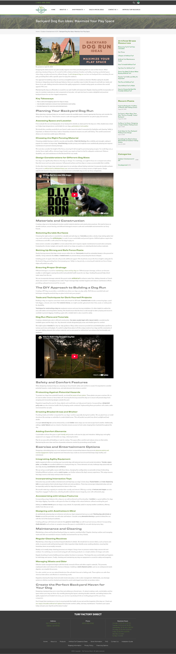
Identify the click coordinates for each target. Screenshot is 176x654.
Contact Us (112, 9)
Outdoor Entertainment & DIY (49, 31)
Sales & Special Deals (96, 9)
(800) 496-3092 (88, 623)
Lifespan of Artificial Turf (126, 55)
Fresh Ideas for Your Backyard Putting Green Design (127, 132)
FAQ (106, 641)
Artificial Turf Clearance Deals (78, 641)
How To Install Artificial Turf (127, 64)
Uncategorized (122, 165)
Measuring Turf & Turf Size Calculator (126, 47)
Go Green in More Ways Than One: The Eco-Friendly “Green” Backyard (128, 115)
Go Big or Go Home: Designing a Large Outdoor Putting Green (128, 124)
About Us (63, 9)
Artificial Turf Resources (131, 9)
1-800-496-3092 (43, 2)
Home (53, 9)
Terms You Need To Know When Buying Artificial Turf (128, 72)
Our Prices (121, 52)
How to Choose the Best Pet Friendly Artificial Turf (127, 90)
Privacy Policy (88, 645)
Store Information (96, 641)
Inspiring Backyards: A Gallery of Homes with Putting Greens (127, 106)
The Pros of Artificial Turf (126, 82)
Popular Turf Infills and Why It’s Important (128, 77)
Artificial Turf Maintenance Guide (126, 60)
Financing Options (102, 645)
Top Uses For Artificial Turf (126, 68)
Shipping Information (74, 645)
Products (63, 641)
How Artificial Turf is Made (126, 85)
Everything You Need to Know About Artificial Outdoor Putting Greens (128, 140)
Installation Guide (127, 641)
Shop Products (77, 9)
